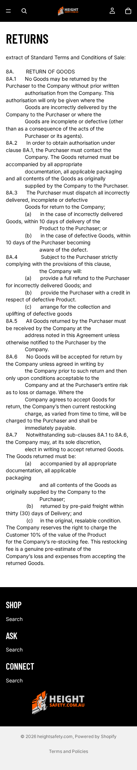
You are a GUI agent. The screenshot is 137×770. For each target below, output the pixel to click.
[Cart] (128, 11)
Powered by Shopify (96, 736)
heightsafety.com (55, 736)
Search (14, 619)
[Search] (24, 11)
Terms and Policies (68, 751)
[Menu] (8, 11)
